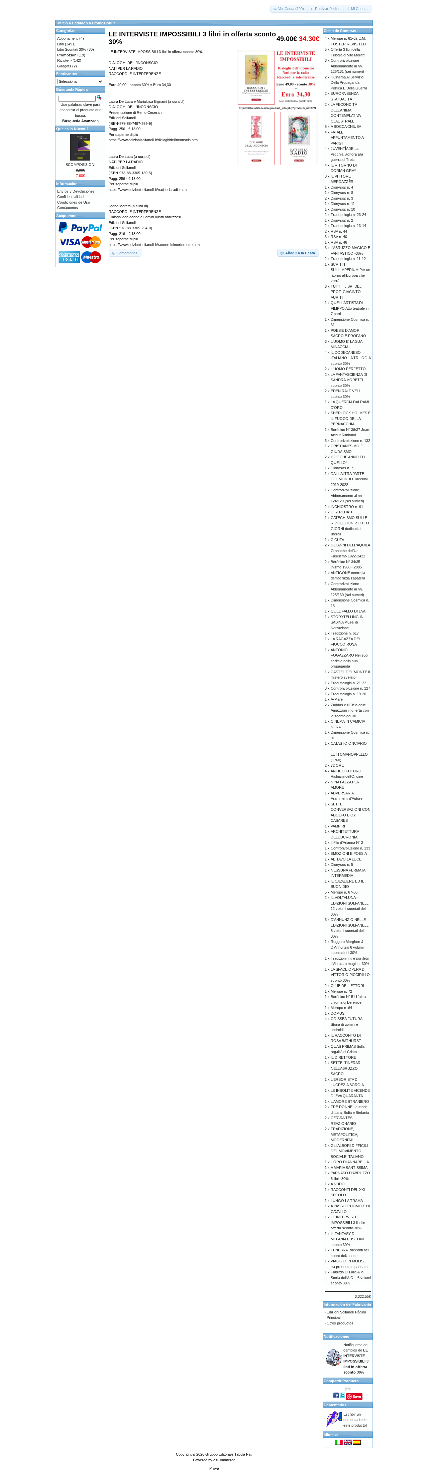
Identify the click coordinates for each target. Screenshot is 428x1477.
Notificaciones (336, 1336)
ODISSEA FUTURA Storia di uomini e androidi (346, 1024)
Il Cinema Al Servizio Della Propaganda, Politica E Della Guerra (349, 82)
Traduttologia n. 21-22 (348, 683)
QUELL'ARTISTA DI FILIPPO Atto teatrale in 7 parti (349, 308)
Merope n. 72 (341, 991)
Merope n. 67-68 (344, 892)
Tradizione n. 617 (345, 633)
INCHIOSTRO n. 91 (347, 507)
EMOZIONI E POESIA (349, 853)
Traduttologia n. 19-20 (348, 694)
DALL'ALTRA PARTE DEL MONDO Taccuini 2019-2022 (349, 479)
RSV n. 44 (339, 231)
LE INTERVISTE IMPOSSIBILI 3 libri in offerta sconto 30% (348, 1222)
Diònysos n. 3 (342, 198)
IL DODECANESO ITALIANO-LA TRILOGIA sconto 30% (350, 357)
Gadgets (64, 66)
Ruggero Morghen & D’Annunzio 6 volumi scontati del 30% (347, 947)
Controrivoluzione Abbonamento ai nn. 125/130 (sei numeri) (347, 589)
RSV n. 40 (339, 237)
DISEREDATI (341, 512)
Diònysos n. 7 (342, 468)
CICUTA (337, 540)
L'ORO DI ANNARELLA (350, 1162)
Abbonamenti (67, 38)
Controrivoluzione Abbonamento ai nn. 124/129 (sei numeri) (347, 495)
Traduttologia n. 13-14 (348, 226)
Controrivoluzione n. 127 (350, 688)
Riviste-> (64, 60)
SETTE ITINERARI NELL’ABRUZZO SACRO (346, 1068)
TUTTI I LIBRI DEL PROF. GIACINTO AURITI (346, 291)
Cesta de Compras (340, 31)
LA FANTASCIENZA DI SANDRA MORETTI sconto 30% (349, 380)
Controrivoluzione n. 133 (350, 848)
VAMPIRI (338, 826)
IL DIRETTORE (343, 1057)
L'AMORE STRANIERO (350, 1101)
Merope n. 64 (341, 1008)
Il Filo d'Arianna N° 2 (347, 842)
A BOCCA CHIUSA (346, 127)
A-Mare (337, 699)
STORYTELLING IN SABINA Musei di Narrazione (347, 622)
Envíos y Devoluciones (76, 191)
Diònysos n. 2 (342, 220)
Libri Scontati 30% (71, 49)
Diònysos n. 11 (343, 204)
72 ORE (337, 765)
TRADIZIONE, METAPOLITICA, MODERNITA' (344, 1134)
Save (357, 1396)
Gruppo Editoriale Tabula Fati (228, 1454)
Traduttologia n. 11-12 (348, 259)
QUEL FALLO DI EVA (348, 611)
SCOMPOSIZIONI (80, 165)
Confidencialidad (70, 197)
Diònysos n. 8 (342, 193)
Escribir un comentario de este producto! (355, 1419)
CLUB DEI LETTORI (347, 986)
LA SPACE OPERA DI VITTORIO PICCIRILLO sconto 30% (350, 974)
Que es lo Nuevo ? (72, 129)
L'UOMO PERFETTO (348, 369)
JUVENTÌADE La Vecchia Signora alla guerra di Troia (347, 154)
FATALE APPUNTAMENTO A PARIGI (347, 137)
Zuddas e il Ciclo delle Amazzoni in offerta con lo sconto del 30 (350, 710)
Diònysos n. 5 (342, 865)
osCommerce (224, 1460)
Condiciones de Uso (73, 202)
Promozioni (102, 23)
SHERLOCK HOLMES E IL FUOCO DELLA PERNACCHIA (350, 418)
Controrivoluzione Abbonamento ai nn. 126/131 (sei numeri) (347, 65)
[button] (289, 9)
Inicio (63, 23)
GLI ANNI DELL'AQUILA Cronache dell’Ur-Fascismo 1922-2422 (350, 550)
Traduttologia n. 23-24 (348, 215)
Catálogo (80, 23)
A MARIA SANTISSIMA (349, 1168)
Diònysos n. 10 (343, 209)
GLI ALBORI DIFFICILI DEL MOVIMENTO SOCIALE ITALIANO (349, 1151)
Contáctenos (67, 208)
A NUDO (338, 1184)
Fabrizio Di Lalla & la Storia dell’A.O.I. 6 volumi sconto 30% (351, 1277)
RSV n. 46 (339, 242)
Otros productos (340, 1323)
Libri (60, 44)
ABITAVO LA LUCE (346, 859)
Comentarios (335, 1405)
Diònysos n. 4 (342, 187)
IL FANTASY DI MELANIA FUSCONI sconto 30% (347, 1239)
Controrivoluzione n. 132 (350, 441)
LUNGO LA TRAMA (347, 1201)
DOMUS (337, 1013)
